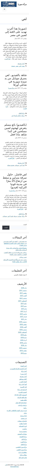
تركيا (23, 216)
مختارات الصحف (22, 434)
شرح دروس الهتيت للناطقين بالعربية (17, 410)
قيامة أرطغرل (23, 423)
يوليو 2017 (24, 303)
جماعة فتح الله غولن (21, 402)
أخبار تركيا (24, 371)
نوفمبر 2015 (23, 350)
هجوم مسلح (10, 165)
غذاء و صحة (23, 416)
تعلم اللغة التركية (22, 397)
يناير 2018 (24, 288)
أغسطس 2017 (22, 301)
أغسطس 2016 (22, 332)
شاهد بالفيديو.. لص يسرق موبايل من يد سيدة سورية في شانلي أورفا (16, 79)
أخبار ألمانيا (24, 366)
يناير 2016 (24, 345)
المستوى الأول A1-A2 (21, 395)
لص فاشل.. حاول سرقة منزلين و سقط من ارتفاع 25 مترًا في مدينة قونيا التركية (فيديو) (15, 181)
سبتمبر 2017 (23, 298)
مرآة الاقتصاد (23, 436)
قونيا (11, 216)
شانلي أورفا (17, 115)
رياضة (25, 408)
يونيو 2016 (24, 337)
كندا (24, 165)
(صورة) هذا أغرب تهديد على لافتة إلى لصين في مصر (16, 32)
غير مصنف (24, 418)
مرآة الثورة (24, 442)
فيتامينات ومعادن (22, 421)
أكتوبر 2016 (23, 327)
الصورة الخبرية (23, 392)
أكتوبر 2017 (23, 295)
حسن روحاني (23, 257)
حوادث (19, 216)
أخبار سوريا (23, 374)
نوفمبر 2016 (23, 324)
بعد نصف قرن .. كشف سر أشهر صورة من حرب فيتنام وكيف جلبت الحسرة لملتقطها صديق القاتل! (15, 243)
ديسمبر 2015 (23, 348)
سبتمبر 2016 (23, 329)
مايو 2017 (24, 309)
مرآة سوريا (22, 4)
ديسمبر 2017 (23, 290)
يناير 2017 (24, 319)
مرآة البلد (24, 439)
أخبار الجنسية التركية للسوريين (18, 368)
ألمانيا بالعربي (23, 382)
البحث (25, 224)
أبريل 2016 (23, 340)
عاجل (25, 413)
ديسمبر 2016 (23, 322)
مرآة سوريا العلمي (22, 450)
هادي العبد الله (23, 457)
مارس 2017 (23, 314)
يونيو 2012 (24, 353)
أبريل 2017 (23, 311)
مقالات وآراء (23, 455)
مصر (17, 66)
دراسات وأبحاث (22, 405)
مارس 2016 (23, 343)
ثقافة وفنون (23, 400)
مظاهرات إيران (22, 452)
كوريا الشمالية (23, 426)
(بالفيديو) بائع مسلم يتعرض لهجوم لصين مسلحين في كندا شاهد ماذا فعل (15, 129)
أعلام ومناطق (23, 379)
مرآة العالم (22, 113)
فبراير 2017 (23, 316)
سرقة (23, 115)
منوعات (17, 165)
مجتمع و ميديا (23, 431)
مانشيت (24, 429)
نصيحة (13, 66)
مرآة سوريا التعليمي (21, 447)
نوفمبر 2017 (23, 293)
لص (20, 66)
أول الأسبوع (23, 387)
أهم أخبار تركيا (23, 384)
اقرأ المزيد (7, 59)
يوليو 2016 (24, 335)
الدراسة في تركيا (22, 389)
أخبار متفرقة (21, 63)
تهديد (23, 66)
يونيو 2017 (24, 306)
